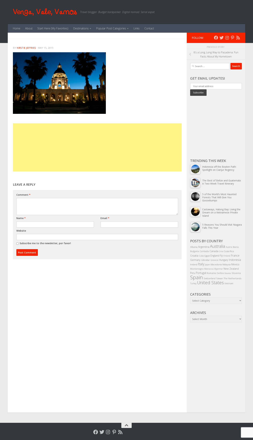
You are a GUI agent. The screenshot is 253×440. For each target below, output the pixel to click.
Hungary (223, 260)
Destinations (81, 28)
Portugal (201, 273)
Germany (195, 260)
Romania (211, 273)
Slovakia (227, 273)
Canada (214, 251)
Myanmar (218, 268)
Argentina (203, 246)
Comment (23, 194)
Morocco (209, 268)
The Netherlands (232, 278)
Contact (149, 28)
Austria (229, 247)
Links (136, 28)
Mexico (235, 264)
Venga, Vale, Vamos (45, 12)
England (214, 255)
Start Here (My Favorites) (52, 28)
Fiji (221, 255)
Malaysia (227, 264)
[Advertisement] (97, 147)
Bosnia (236, 247)
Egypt (207, 255)
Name (21, 218)
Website (21, 230)
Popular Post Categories (111, 28)
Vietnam (228, 283)
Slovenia (236, 273)
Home (16, 28)
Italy (201, 264)
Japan (207, 264)
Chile (221, 251)
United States (210, 282)
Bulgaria (194, 251)
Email (105, 218)
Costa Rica (229, 251)
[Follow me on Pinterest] (232, 38)
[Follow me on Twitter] (221, 38)
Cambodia (204, 251)
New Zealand (231, 268)
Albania (193, 246)
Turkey (193, 283)
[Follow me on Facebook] (216, 38)
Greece (214, 260)
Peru (192, 273)
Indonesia (235, 260)
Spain (196, 277)
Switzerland (209, 278)
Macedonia (216, 264)
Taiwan (219, 278)
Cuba (201, 255)
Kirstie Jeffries (26, 47)
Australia (217, 246)
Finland (226, 255)
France (235, 255)
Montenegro (197, 268)
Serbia (220, 273)
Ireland (193, 264)
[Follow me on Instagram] (227, 38)
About (29, 28)
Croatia (194, 255)
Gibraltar (205, 260)
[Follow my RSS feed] (238, 38)
